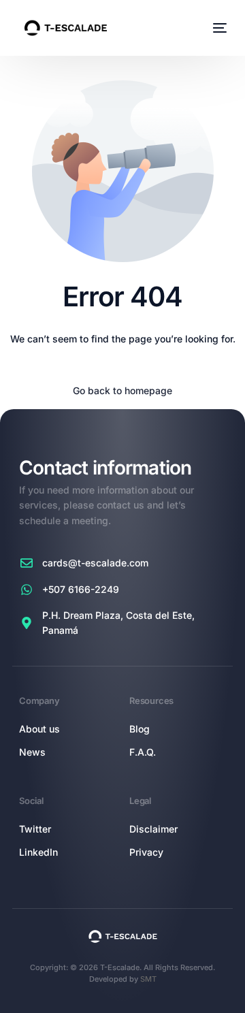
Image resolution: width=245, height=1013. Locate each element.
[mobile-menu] (218, 28)
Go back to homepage (122, 390)
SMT (148, 979)
